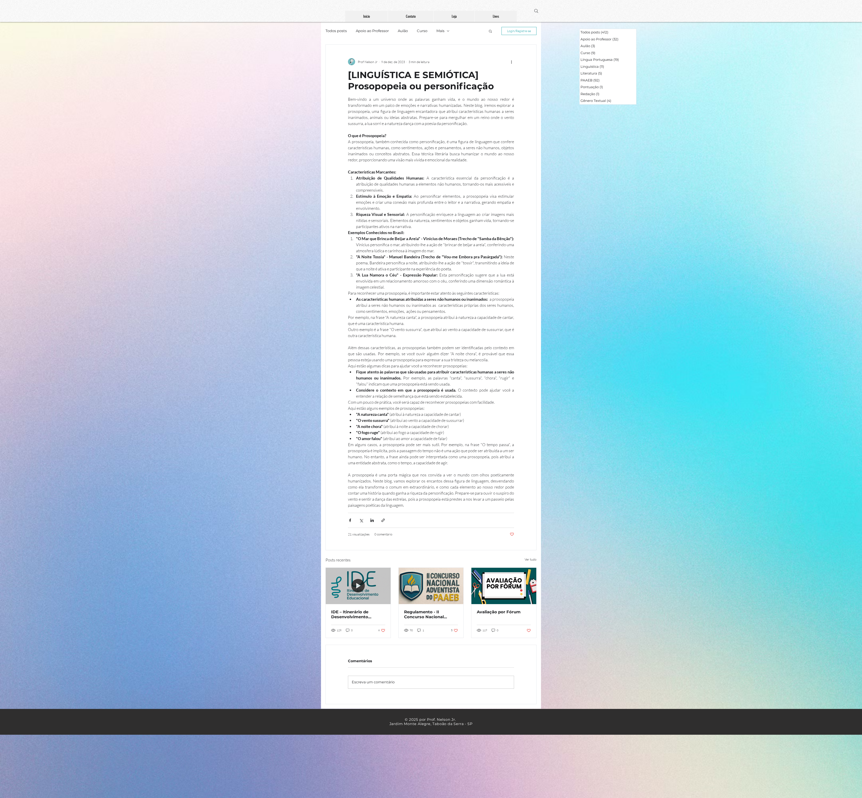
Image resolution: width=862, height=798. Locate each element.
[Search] (536, 11)
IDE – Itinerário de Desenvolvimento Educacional (349, 614)
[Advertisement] (134, 766)
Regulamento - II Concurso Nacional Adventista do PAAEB (426, 614)
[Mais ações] (511, 61)
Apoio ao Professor (372, 31)
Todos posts (336, 31)
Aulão (403, 31)
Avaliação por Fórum (499, 611)
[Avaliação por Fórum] (503, 586)
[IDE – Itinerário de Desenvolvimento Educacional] (358, 586)
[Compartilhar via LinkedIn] (372, 520)
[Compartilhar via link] (383, 520)
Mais (440, 31)
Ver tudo (531, 559)
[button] (490, 31)
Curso (422, 31)
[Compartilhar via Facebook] (350, 520)
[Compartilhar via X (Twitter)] (361, 520)
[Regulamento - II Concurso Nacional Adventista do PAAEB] (431, 586)
